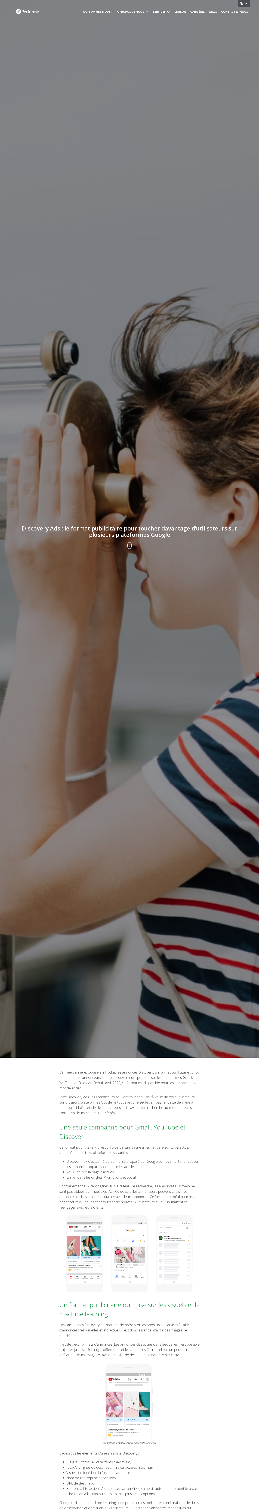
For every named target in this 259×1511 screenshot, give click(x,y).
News (213, 12)
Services (159, 12)
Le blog (180, 12)
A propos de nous (130, 12)
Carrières (197, 12)
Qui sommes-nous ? (98, 12)
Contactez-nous (234, 12)
